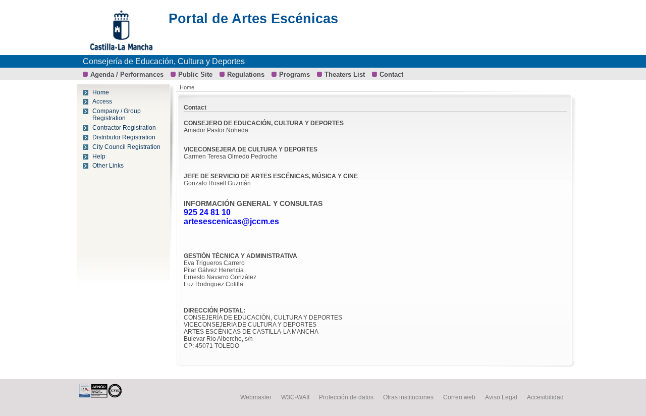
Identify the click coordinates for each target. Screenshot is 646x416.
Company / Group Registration (116, 115)
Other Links (108, 165)
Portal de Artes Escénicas (253, 18)
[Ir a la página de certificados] (109, 395)
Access (102, 101)
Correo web (459, 397)
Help (98, 156)
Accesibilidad (545, 397)
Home (100, 92)
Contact (391, 74)
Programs (294, 74)
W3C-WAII (295, 397)
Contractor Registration (124, 127)
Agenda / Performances (127, 74)
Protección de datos (346, 397)
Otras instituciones (408, 397)
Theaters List (345, 74)
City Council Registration (126, 146)
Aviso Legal (501, 397)
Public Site (195, 74)
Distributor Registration (123, 137)
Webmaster (256, 397)
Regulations (245, 74)
